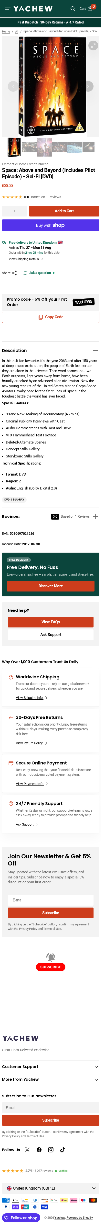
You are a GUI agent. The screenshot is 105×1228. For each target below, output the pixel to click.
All (16, 31)
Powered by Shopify (79, 1217)
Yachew (59, 1217)
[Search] (73, 8)
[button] (8, 8)
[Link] (50, 571)
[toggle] (95, 347)
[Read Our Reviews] (51, 22)
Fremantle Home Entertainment (25, 160)
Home (6, 31)
